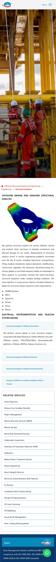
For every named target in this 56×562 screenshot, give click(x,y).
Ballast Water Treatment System (18, 459)
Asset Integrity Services (14, 472)
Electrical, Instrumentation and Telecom (21, 479)
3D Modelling (9, 511)
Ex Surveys (8, 485)
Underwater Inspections (14, 440)
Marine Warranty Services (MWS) (18, 421)
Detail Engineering (12, 466)
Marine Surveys (10, 427)
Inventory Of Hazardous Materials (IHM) (21, 446)
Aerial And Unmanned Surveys (17, 434)
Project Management (13, 414)
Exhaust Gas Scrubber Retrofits (17, 408)
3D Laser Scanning (12, 504)
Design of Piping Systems (15, 498)
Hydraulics (8, 453)
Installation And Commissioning (17, 491)
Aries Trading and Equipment (16, 523)
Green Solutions (11, 402)
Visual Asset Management (15, 517)
